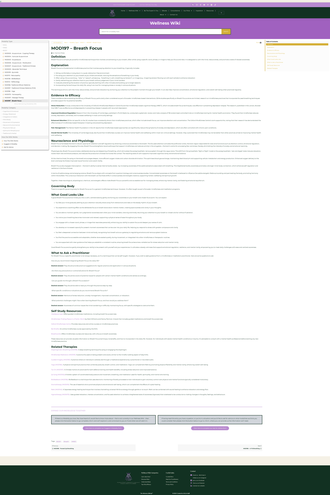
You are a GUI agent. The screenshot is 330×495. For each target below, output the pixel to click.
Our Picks (186, 11)
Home (123, 11)
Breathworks (56, 334)
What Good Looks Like (274, 59)
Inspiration (199, 11)
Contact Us (173, 14)
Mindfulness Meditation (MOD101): (63, 355)
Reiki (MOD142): (57, 389)
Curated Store (169, 476)
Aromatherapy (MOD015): (60, 384)
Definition (270, 44)
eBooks (164, 11)
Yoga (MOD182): (57, 365)
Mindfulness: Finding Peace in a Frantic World (68, 319)
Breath (66, 441)
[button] (193, 4)
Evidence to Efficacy (273, 50)
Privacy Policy (170, 484)
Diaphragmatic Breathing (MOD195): (64, 350)
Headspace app (57, 314)
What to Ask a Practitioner (275, 62)
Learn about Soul (145, 476)
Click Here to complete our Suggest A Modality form (103, 428)
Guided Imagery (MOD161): (60, 360)
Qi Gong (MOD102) (58, 374)
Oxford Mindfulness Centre (61, 324)
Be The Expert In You (151, 11)
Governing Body (272, 56)
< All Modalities (57, 42)
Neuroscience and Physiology (276, 53)
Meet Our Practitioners (172, 479)
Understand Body (146, 482)
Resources (210, 11)
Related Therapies (272, 68)
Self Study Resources (273, 65)
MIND (74, 441)
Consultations (175, 11)
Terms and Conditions (172, 482)
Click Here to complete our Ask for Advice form (210, 428)
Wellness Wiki (133, 11)
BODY (58, 441)
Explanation (270, 47)
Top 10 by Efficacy (146, 484)
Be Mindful (55, 329)
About (162, 14)
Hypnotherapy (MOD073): (60, 394)
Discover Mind (145, 479)
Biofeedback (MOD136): (59, 379)
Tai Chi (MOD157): (57, 370)
